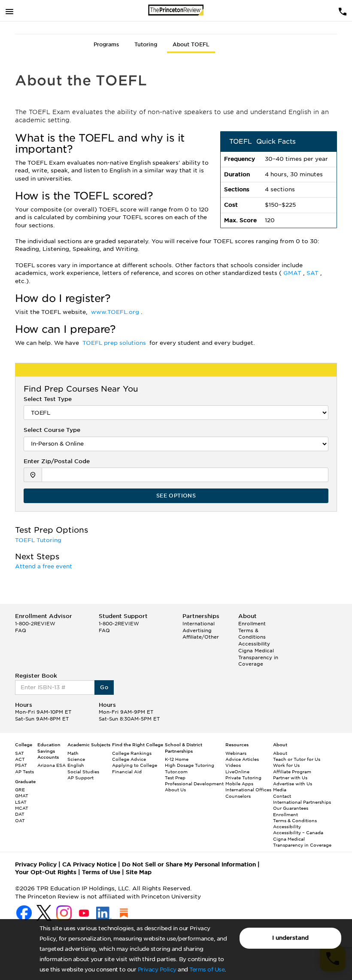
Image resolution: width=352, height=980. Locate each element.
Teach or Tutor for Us (296, 759)
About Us (175, 789)
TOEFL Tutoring (39, 540)
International (198, 624)
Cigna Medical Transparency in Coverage (258, 657)
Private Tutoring (243, 777)
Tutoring (145, 44)
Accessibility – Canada (298, 832)
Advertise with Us (292, 783)
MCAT (21, 808)
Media (279, 789)
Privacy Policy (157, 969)
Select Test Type (48, 399)
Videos (233, 765)
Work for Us (286, 765)
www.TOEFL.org (116, 312)
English (75, 765)
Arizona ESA (51, 765)
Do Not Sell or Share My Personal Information (189, 864)
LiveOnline (237, 771)
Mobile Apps (239, 783)
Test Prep (175, 777)
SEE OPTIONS (176, 495)
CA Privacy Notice (89, 864)
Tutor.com (176, 771)
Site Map (139, 872)
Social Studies (83, 771)
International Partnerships (302, 802)
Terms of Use (207, 969)
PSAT (21, 765)
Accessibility (254, 644)
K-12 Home (176, 759)
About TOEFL (191, 44)
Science (76, 759)
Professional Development (194, 783)
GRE (20, 789)
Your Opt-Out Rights (45, 872)
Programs (106, 44)
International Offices (248, 789)
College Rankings (132, 753)
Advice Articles (242, 759)
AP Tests (24, 771)
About (280, 753)
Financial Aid (127, 771)
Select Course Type (52, 430)
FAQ (20, 630)
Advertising (197, 630)
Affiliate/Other (200, 637)
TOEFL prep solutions (115, 343)
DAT (19, 814)
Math (73, 753)
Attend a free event (44, 566)
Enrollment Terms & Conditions (252, 630)
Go (104, 687)
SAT (313, 273)
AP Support (80, 777)
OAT (20, 820)
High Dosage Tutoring (189, 765)
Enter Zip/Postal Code (57, 461)
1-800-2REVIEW (35, 624)
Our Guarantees (290, 808)
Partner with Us (290, 777)
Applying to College (134, 765)
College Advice (129, 759)
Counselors (238, 796)
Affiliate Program (292, 771)
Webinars (235, 753)
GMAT (293, 273)
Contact (282, 796)
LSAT (21, 802)
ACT (20, 759)
